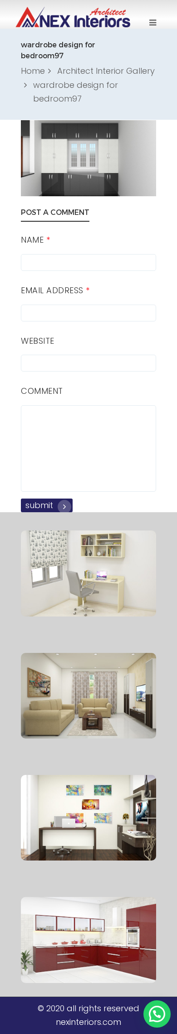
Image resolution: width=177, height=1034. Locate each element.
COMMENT (42, 391)
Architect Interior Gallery (106, 70)
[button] (157, 1014)
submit (39, 505)
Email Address (55, 290)
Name (35, 239)
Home (33, 70)
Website (37, 340)
